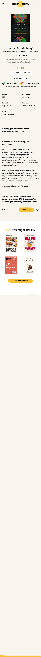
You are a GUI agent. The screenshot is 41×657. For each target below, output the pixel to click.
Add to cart (26, 209)
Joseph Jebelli (22, 55)
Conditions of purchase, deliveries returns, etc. (20, 86)
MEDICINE (27, 72)
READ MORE (20, 68)
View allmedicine (20, 280)
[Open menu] (36, 4)
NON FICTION (14, 72)
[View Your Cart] (3, 4)
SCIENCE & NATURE (20, 78)
